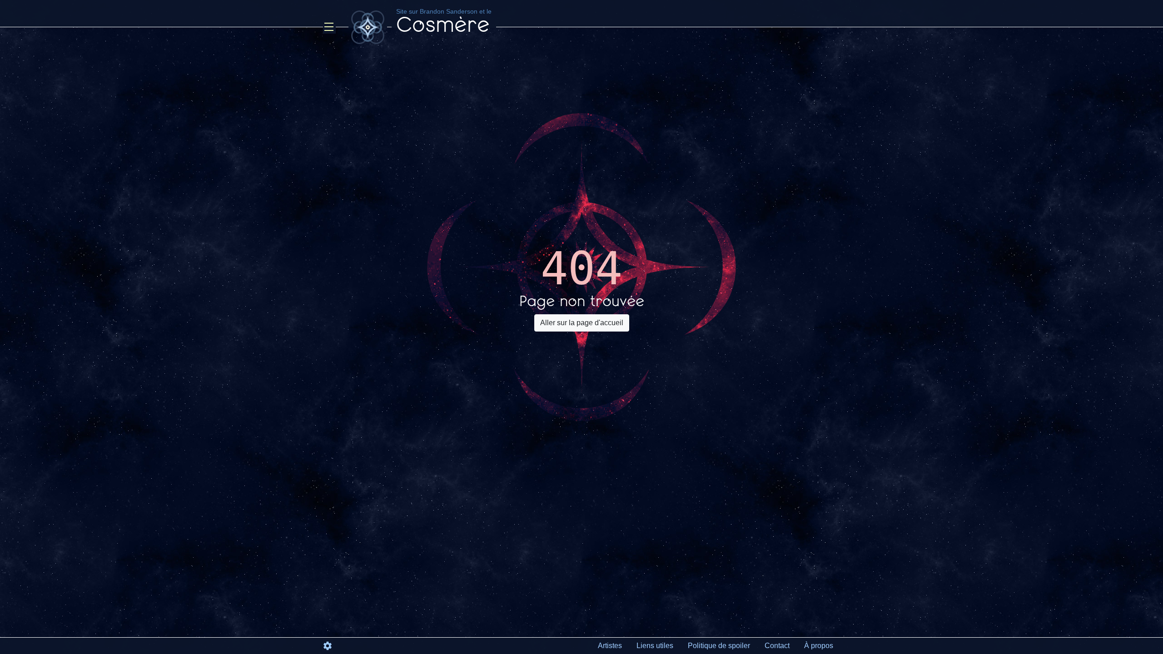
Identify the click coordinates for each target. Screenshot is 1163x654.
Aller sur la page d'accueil (581, 323)
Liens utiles (654, 645)
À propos (818, 645)
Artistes (610, 645)
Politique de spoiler (719, 645)
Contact (777, 645)
